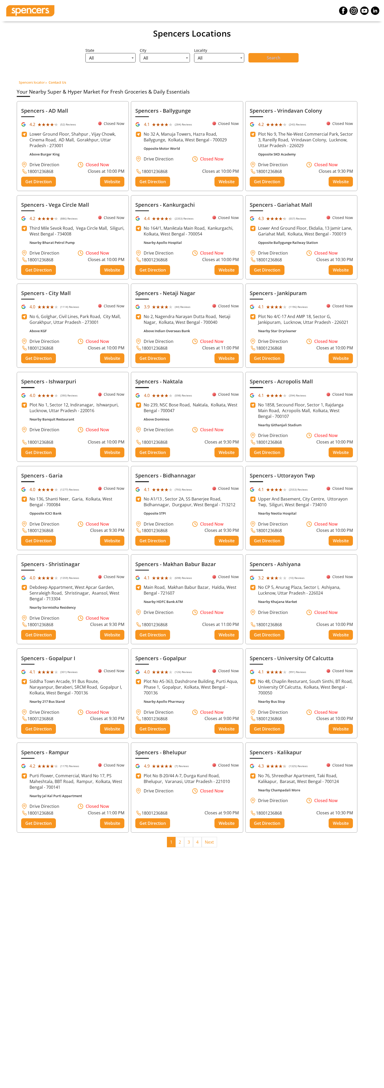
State (89, 50)
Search (273, 58)
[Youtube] (364, 10)
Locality (200, 50)
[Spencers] (30, 10)
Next (209, 842)
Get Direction (38, 182)
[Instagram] (353, 10)
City (143, 50)
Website (112, 182)
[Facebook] (343, 10)
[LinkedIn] (375, 10)
